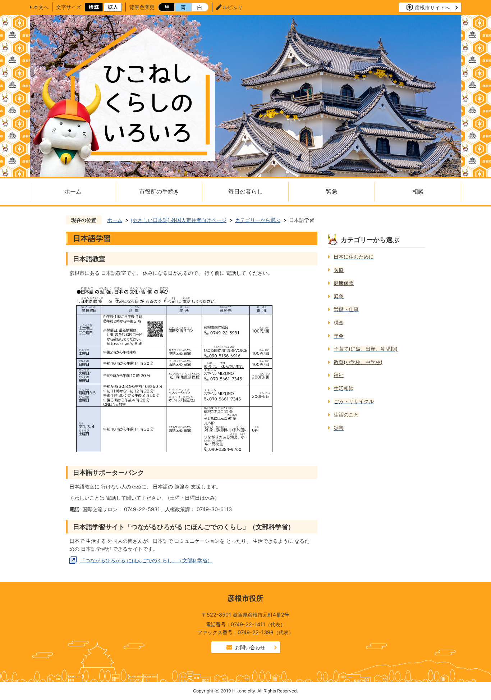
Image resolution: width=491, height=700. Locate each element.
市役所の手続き (159, 191)
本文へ (41, 7)
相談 (418, 191)
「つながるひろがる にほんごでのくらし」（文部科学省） (146, 560)
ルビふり (232, 7)
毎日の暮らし (245, 191)
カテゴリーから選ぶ (257, 220)
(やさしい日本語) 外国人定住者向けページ (178, 220)
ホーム (73, 191)
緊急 (332, 191)
